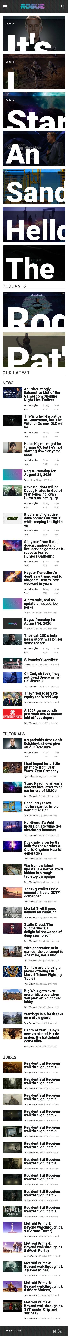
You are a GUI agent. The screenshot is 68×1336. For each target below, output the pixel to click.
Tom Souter (29, 815)
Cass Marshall (30, 686)
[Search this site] (62, 6)
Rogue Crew (29, 480)
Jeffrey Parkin (30, 665)
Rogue (9, 1330)
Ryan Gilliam (29, 776)
